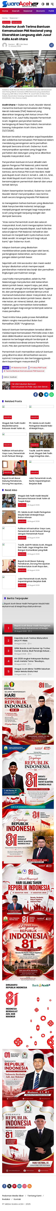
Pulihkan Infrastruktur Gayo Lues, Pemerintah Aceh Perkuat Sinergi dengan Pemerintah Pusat (13, 453)
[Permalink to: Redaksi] (5, 45)
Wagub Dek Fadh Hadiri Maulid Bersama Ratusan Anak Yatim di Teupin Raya (13, 426)
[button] (43, 4)
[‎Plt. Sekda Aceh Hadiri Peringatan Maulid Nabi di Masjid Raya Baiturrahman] (41, 413)
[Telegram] (46, 394)
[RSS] (29, 1186)
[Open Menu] (47, 4)
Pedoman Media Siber (13, 1195)
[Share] (51, 45)
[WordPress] (19, 1186)
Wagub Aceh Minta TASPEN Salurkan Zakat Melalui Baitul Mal (32, 670)
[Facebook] (35, 394)
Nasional (6, 22)
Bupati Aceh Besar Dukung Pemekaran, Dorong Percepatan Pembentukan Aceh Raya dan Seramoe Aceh (14, 481)
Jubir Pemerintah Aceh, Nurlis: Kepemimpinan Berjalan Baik (40, 481)
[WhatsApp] (51, 394)
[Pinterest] (14, 1186)
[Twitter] (41, 394)
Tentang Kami (34, 1195)
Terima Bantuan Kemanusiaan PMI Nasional (25, 371)
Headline (7, 417)
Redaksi (11, 44)
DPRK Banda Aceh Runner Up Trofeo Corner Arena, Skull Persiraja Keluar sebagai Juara (32, 649)
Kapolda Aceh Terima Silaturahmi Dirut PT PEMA (31, 639)
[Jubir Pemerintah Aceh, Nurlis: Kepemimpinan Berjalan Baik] (41, 468)
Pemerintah (16, 22)
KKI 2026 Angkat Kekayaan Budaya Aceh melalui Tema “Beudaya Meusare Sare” (31, 660)
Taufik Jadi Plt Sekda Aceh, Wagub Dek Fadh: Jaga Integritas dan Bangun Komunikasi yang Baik (40, 453)
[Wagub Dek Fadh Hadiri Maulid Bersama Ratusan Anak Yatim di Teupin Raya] (14, 413)
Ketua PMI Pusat (39, 367)
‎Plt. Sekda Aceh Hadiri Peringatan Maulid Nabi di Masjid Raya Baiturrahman (40, 426)
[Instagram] (24, 1186)
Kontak (17, 1199)
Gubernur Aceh (20, 367)
